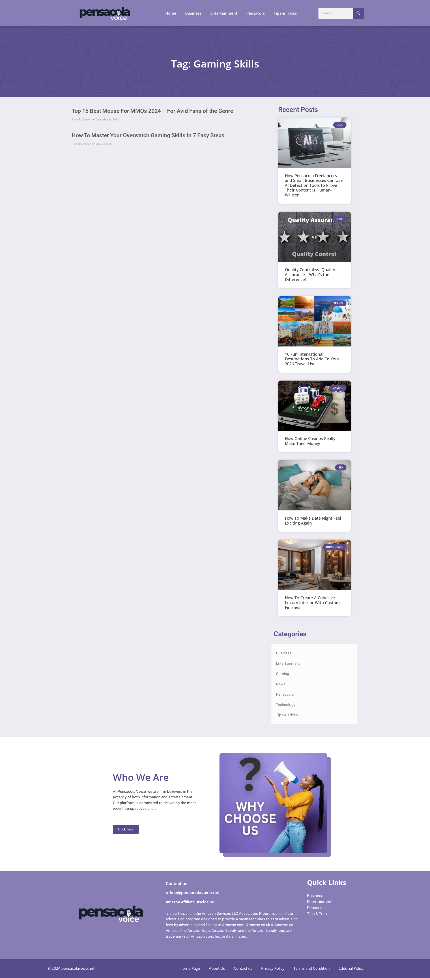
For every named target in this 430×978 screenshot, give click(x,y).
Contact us (243, 968)
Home (170, 13)
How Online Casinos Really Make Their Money (310, 441)
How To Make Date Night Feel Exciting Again (313, 520)
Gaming (282, 673)
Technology (285, 704)
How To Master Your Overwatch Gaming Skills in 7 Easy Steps (148, 135)
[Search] (358, 13)
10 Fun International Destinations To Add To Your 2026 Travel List (312, 358)
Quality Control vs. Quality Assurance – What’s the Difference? (310, 274)
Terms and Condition (311, 968)
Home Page (190, 968)
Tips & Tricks (285, 13)
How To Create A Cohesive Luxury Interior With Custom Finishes (312, 602)
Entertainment (223, 13)
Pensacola (255, 13)
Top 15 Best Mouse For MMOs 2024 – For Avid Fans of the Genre (152, 111)
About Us (217, 968)
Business (193, 13)
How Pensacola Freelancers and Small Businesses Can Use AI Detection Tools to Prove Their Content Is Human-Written (314, 185)
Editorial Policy (351, 968)
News (281, 684)
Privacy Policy (272, 968)
